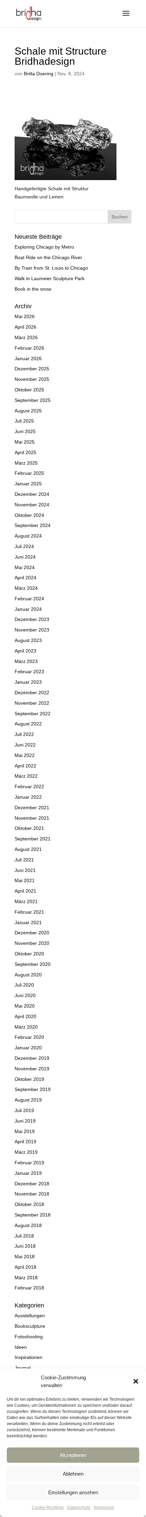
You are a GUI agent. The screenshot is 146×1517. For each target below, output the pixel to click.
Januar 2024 (28, 609)
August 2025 (28, 410)
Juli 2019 (24, 1110)
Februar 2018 (29, 1287)
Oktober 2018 (29, 1204)
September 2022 (33, 713)
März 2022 (26, 776)
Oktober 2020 (29, 953)
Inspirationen (28, 1357)
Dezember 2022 (32, 692)
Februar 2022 (29, 786)
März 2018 (26, 1277)
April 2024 (25, 577)
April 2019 (25, 1141)
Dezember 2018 (32, 1183)
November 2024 (32, 504)
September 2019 (33, 1089)
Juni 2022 (25, 744)
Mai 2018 (25, 1256)
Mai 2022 (25, 755)
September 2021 (33, 838)
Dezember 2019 (32, 1058)
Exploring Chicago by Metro (44, 247)
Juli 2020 (24, 985)
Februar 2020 (29, 1037)
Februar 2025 (29, 473)
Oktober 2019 (29, 1079)
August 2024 (28, 536)
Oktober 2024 (29, 515)
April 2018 (25, 1267)
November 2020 (32, 943)
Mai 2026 (25, 316)
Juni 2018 (25, 1246)
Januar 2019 (28, 1173)
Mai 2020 (25, 1006)
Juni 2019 (25, 1121)
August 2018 (28, 1225)
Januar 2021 (28, 922)
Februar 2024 (29, 598)
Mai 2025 (25, 442)
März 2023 (26, 661)
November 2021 (32, 818)
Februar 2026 (29, 348)
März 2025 (26, 463)
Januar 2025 (28, 483)
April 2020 (25, 1016)
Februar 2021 (29, 912)
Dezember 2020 (32, 932)
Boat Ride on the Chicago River (48, 257)
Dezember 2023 (32, 619)
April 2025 (25, 452)
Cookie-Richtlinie (48, 1507)
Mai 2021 (25, 880)
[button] (135, 1381)
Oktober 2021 (29, 828)
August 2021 (28, 849)
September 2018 (33, 1215)
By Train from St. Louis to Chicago (51, 268)
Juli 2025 (24, 421)
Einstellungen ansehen (73, 1492)
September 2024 (33, 525)
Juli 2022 (24, 734)
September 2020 (33, 964)
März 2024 (26, 588)
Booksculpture (30, 1326)
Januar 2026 (28, 358)
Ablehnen (73, 1474)
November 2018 (32, 1194)
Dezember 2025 (32, 368)
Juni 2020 (25, 995)
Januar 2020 (28, 1047)
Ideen (21, 1347)
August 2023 (28, 640)
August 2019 (28, 1100)
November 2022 (32, 703)
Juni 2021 (25, 870)
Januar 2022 (28, 797)
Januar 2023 (28, 682)
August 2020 (28, 974)
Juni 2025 (25, 431)
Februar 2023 (29, 671)
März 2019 (26, 1152)
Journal (23, 1367)
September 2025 (33, 400)
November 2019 (32, 1068)
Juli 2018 (24, 1236)
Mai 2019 (25, 1131)
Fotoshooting (29, 1336)
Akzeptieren (73, 1455)
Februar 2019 (29, 1162)
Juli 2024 (24, 546)
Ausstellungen (30, 1315)
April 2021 (25, 891)
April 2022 (25, 766)
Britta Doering (38, 73)
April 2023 (25, 651)
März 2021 (26, 901)
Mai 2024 (25, 567)
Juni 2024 (25, 557)
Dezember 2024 (32, 494)
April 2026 (25, 327)
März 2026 (26, 337)
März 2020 (26, 1027)
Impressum (104, 1507)
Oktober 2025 (29, 389)
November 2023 (32, 630)
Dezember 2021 (32, 807)
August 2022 (28, 723)
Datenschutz (78, 1507)
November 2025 (32, 379)
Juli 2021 (24, 859)
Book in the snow (33, 289)
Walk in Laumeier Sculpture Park (50, 278)
